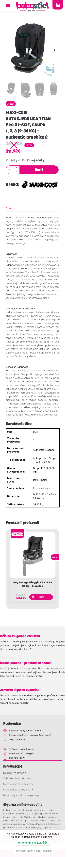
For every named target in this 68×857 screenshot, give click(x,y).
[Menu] (11, 5)
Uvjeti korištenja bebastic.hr (18, 789)
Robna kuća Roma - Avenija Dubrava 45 (30, 734)
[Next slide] (54, 49)
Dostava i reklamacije (14, 772)
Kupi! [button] (41, 597)
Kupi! (39, 169)
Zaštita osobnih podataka (17, 778)
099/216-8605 (17, 739)
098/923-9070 (17, 757)
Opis (8, 207)
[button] (16, 168)
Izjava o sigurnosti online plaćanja (21, 795)
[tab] (33, 208)
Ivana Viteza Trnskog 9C (21, 753)
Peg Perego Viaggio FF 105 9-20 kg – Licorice (32, 584)
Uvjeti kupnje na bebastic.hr (18, 784)
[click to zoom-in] (33, 50)
